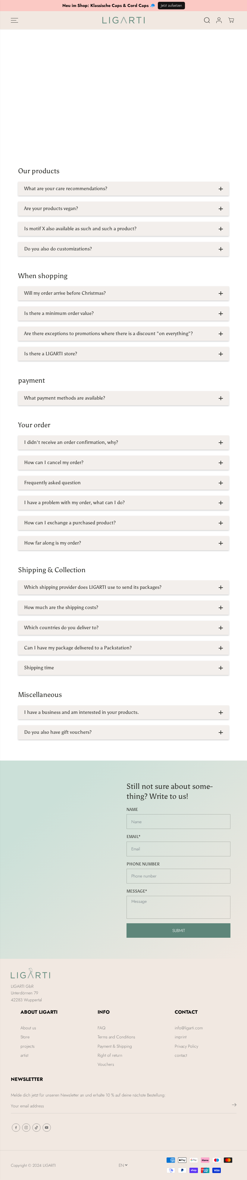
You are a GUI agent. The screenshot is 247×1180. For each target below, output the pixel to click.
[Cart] (231, 20)
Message (137, 891)
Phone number (143, 864)
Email (133, 836)
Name (132, 809)
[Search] (207, 20)
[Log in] (219, 20)
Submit (178, 930)
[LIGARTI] (123, 20)
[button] (14, 20)
